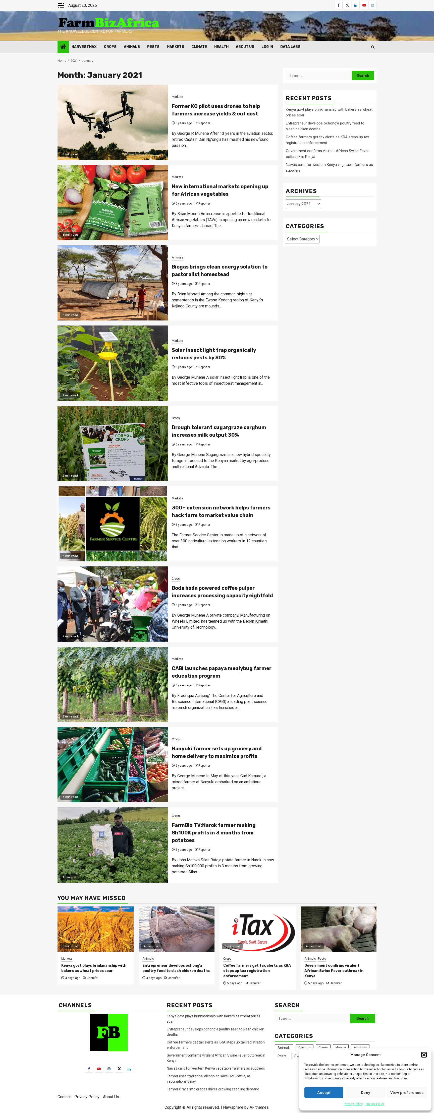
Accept (324, 1092)
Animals (132, 47)
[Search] (373, 47)
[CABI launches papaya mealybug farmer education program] (113, 684)
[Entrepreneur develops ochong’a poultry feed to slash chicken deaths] (177, 929)
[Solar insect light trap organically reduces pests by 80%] (113, 363)
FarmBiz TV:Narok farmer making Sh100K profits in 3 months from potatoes (214, 832)
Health (221, 47)
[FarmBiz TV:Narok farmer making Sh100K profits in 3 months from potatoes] (113, 845)
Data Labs (290, 47)
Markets (175, 47)
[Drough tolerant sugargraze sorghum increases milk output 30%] (113, 443)
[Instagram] (109, 1068)
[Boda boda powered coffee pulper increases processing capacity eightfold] (113, 604)
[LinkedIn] (129, 1069)
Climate (199, 47)
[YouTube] (99, 1068)
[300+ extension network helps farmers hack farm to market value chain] (113, 523)
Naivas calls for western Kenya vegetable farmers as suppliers (216, 1068)
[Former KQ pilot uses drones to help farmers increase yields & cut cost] (113, 122)
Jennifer (92, 978)
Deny (365, 1092)
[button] (423, 1054)
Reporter (204, 123)
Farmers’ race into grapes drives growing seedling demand (213, 1089)
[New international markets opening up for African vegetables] (113, 202)
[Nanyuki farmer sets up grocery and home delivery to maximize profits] (113, 764)
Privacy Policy (353, 1104)
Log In (267, 47)
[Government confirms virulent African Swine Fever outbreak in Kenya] (339, 929)
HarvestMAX (84, 47)
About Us (245, 47)
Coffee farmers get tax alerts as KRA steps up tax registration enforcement (257, 970)
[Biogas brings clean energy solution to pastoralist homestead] (113, 282)
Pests (153, 47)
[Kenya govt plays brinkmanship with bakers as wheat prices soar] (96, 929)
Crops (110, 47)
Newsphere (233, 1107)
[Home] (63, 47)
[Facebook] (89, 1068)
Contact (64, 1096)
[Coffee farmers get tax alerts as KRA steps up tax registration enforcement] (258, 929)
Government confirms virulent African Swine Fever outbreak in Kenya (333, 970)
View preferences (407, 1092)
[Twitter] (119, 1068)
